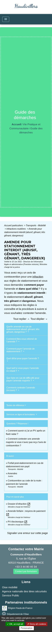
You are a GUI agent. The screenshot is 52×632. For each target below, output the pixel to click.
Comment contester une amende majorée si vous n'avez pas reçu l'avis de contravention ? (26, 442)
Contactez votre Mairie (26, 549)
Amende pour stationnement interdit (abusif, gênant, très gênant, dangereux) (24, 232)
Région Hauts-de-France (20, 608)
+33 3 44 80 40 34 (26, 566)
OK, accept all (16, 624)
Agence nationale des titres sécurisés (24, 591)
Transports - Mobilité (36, 225)
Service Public (10, 595)
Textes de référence (15, 405)
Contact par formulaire (26, 571)
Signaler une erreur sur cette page (27, 533)
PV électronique (17, 521)
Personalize (26, 628)
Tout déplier (39, 318)
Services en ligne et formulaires (20, 414)
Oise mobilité (9, 587)
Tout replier (21, 318)
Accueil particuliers (13, 225)
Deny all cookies (37, 624)
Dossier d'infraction (19, 504)
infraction (37, 276)
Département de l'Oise (18, 614)
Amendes (12, 473)
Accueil (16, 124)
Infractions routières (16, 229)
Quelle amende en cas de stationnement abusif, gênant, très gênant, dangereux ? (22, 329)
